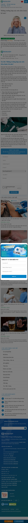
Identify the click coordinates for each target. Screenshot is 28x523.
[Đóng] (25, 244)
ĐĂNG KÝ (14, 276)
